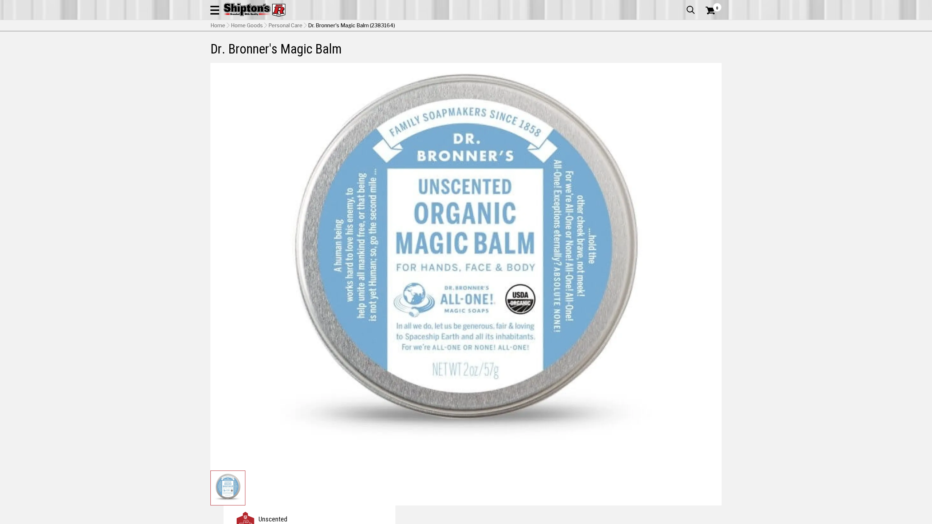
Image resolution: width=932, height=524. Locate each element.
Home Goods (247, 25)
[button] (214, 9)
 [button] (691, 10)
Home (217, 25)
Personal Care (285, 25)
